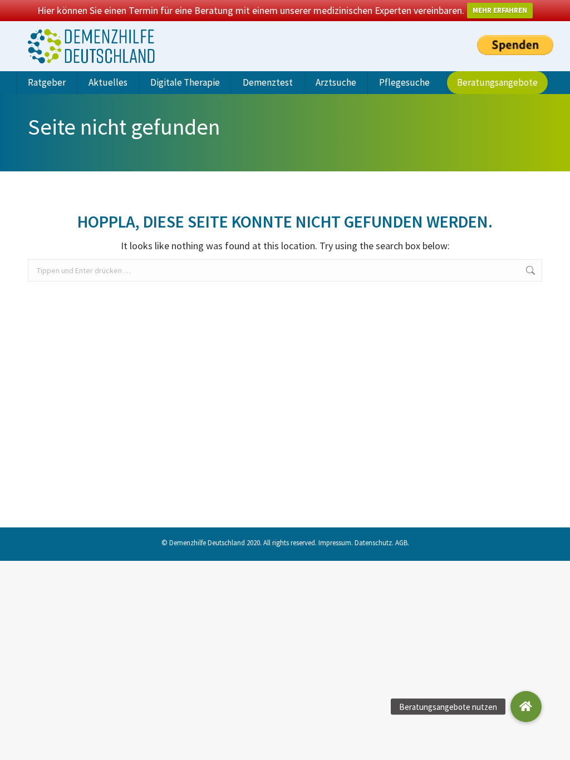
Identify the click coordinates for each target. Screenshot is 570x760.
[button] (526, 706)
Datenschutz (373, 542)
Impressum (334, 542)
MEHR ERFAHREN (500, 10)
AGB (401, 542)
